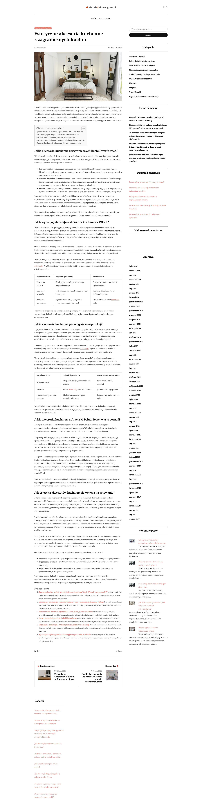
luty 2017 (132, 515)
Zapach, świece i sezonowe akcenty (144, 96)
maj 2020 (132, 470)
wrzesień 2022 (135, 390)
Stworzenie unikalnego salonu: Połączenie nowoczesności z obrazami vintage (71, 602)
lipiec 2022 (133, 399)
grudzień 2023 (135, 337)
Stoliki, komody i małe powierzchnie (144, 74)
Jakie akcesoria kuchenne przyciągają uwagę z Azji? (56, 137)
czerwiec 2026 (135, 271)
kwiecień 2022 (135, 412)
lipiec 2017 (133, 492)
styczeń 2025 (134, 306)
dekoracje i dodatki (43, 28)
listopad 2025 (134, 297)
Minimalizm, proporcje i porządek (143, 70)
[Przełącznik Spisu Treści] (82, 128)
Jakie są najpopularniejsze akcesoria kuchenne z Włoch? (58, 135)
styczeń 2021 (134, 448)
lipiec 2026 (133, 266)
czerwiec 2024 (135, 324)
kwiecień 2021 (135, 439)
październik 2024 (136, 310)
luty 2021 (132, 444)
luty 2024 (132, 333)
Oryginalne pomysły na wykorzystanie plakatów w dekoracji (64, 625)
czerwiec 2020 (135, 466)
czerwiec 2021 (135, 435)
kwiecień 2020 (135, 475)
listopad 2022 (134, 381)
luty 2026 (132, 288)
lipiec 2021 (133, 430)
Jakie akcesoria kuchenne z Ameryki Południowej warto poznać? (61, 140)
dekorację (38, 266)
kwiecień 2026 (135, 279)
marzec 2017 (134, 510)
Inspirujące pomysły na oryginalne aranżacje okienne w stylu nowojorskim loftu (48, 733)
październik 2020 (136, 461)
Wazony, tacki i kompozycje (140, 79)
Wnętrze (132, 83)
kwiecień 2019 (135, 488)
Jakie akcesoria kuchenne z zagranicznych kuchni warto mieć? (60, 132)
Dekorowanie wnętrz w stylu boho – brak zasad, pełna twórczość (66, 612)
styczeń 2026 (134, 293)
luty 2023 (132, 368)
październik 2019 (136, 483)
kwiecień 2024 (135, 328)
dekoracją (84, 349)
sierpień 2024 (134, 319)
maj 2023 (132, 355)
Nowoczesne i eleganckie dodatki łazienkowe (58, 618)
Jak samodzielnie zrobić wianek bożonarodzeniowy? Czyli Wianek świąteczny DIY (73, 592)
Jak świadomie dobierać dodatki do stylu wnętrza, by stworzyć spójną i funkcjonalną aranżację (147, 158)
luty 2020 (132, 479)
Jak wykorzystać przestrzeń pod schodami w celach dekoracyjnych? (151, 605)
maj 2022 (132, 408)
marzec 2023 (134, 364)
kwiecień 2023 (135, 359)
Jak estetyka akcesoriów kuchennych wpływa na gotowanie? (59, 143)
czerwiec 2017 (135, 497)
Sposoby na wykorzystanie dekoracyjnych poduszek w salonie (65, 634)
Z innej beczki (135, 92)
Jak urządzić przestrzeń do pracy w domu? (146, 182)
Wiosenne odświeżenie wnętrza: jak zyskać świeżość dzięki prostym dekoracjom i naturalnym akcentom (147, 147)
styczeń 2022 (134, 426)
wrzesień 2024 (135, 315)
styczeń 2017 (134, 519)
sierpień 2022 (134, 395)
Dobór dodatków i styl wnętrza (142, 61)
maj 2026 (132, 275)
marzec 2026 (134, 284)
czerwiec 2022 (135, 404)
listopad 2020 (134, 457)
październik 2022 (136, 386)
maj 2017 (132, 501)
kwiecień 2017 (135, 506)
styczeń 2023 (134, 373)
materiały (72, 389)
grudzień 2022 (135, 377)
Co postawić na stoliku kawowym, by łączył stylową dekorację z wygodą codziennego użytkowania (147, 136)
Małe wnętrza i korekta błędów (142, 65)
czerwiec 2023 (135, 350)
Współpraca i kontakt (101, 18)
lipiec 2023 (133, 346)
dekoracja (115, 299)
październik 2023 (136, 342)
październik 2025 (136, 302)
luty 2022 (132, 421)
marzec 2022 (134, 417)
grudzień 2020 (135, 452)
